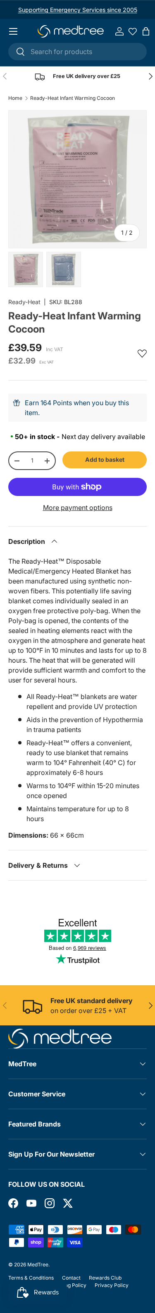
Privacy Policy (112, 1285)
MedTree (37, 1264)
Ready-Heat (24, 301)
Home (15, 98)
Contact (71, 1278)
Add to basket (104, 459)
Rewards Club (105, 1278)
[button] (146, 31)
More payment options (77, 507)
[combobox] (77, 51)
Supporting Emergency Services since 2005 (77, 9)
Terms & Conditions (31, 1278)
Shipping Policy (68, 1285)
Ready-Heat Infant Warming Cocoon (72, 98)
